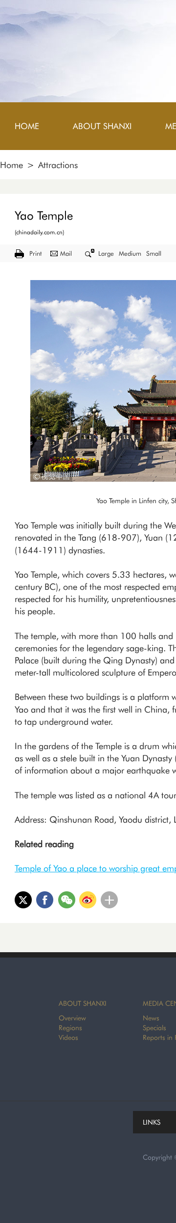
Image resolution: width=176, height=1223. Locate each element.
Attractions (58, 165)
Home (11, 165)
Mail (66, 253)
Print (35, 253)
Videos (68, 1037)
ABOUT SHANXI (83, 1003)
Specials (154, 1028)
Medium (130, 253)
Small (153, 253)
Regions (70, 1028)
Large (106, 253)
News (151, 1018)
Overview (72, 1018)
